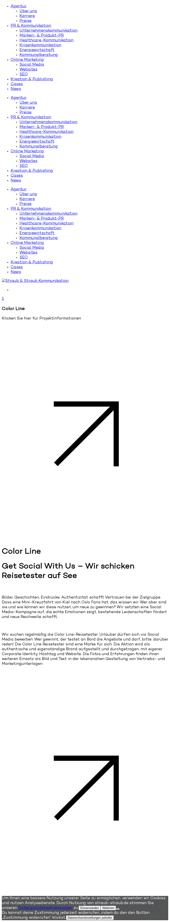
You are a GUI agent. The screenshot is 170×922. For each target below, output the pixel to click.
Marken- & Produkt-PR (41, 36)
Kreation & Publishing (32, 79)
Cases (17, 84)
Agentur (19, 6)
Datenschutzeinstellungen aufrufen (90, 917)
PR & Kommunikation (31, 26)
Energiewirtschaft (36, 50)
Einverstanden (89, 908)
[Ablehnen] (118, 909)
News (16, 89)
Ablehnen (108, 908)
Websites (28, 70)
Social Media (31, 65)
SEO (23, 75)
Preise (25, 21)
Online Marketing (27, 60)
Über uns (28, 11)
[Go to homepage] (35, 281)
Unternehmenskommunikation (48, 31)
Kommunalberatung (38, 55)
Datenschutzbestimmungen (45, 908)
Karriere (27, 16)
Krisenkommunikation (40, 45)
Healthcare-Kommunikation (46, 40)
